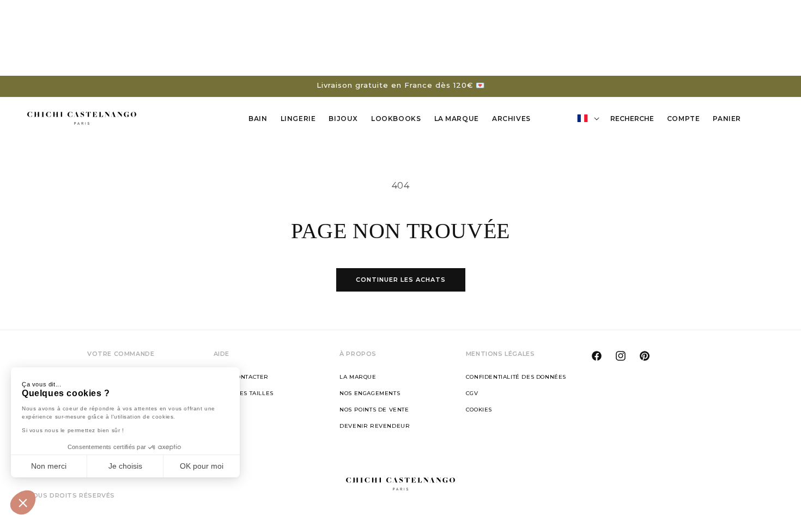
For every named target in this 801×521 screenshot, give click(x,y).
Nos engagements (369, 393)
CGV (472, 393)
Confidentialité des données (516, 376)
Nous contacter (241, 376)
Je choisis (125, 466)
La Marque (456, 118)
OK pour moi (201, 466)
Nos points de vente (374, 409)
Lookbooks (396, 118)
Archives (511, 118)
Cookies (479, 409)
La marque (357, 376)
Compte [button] (686, 120)
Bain (257, 118)
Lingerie (298, 118)
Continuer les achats (401, 279)
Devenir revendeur (374, 425)
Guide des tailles (244, 393)
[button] (23, 502)
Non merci (48, 466)
